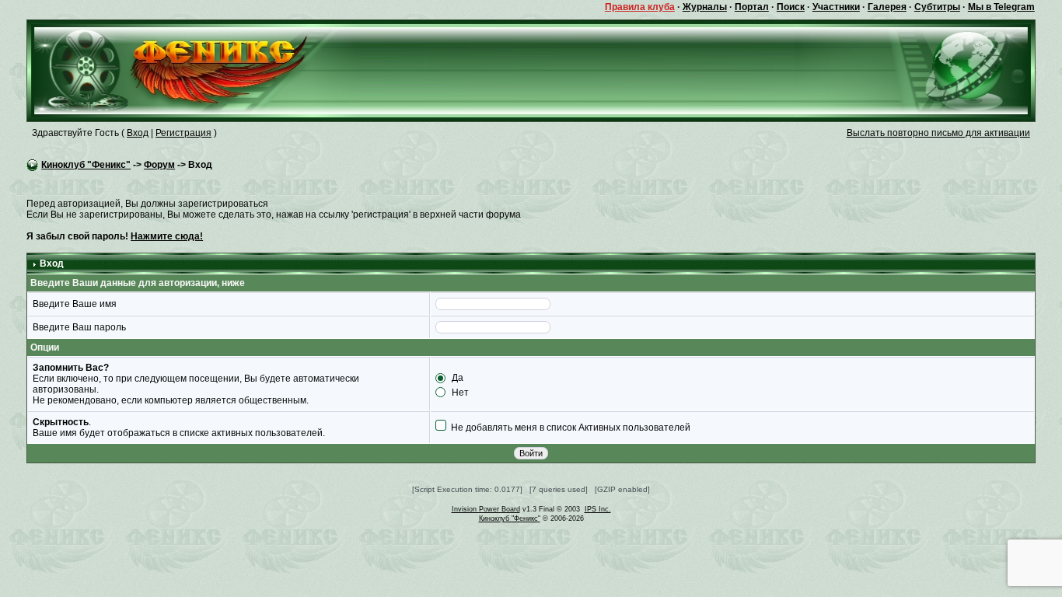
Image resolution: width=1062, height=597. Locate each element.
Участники (836, 7)
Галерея (887, 7)
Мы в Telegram (1001, 7)
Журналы (705, 7)
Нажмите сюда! (167, 236)
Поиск (791, 7)
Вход (137, 132)
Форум (159, 164)
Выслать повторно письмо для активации (938, 132)
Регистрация (183, 132)
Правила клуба (640, 7)
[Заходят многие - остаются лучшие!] (193, 70)
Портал (752, 7)
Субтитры (937, 7)
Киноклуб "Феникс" (86, 164)
